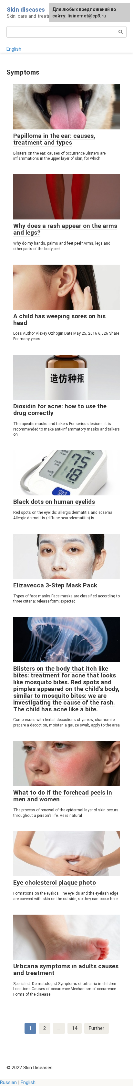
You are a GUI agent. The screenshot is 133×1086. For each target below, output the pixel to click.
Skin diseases (26, 9)
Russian (8, 1082)
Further (96, 1028)
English (13, 49)
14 (74, 1028)
